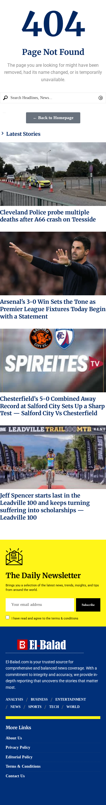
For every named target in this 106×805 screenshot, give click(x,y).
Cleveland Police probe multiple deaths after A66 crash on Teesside (48, 216)
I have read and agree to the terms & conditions (45, 618)
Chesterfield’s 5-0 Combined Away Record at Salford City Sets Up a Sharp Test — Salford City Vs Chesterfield (52, 406)
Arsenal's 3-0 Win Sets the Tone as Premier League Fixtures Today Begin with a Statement (53, 309)
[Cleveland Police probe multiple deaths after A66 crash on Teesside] (53, 174)
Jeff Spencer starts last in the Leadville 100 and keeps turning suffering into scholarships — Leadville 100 (45, 506)
